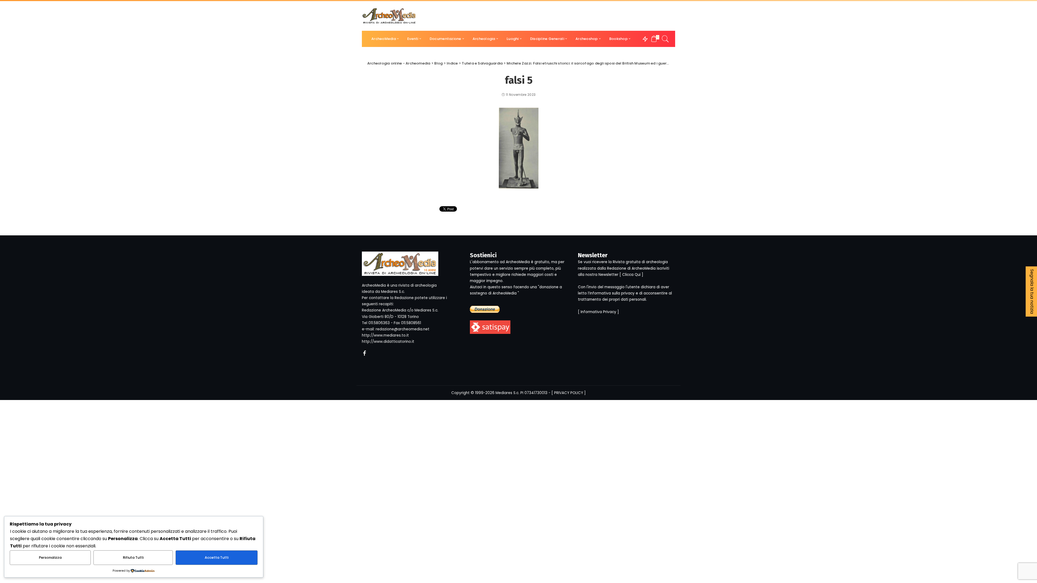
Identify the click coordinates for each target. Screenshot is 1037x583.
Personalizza (50, 557)
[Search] (665, 39)
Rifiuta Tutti (133, 557)
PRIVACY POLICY (568, 392)
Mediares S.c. (507, 392)
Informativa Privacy (598, 311)
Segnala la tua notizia (1032, 291)
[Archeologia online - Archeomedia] (389, 16)
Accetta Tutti (216, 557)
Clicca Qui (631, 274)
